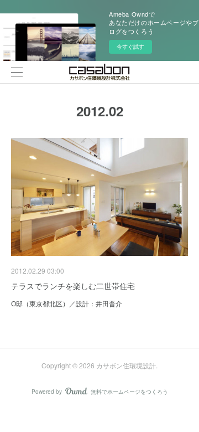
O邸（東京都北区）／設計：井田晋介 (66, 303)
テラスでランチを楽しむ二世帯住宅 (73, 285)
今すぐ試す (130, 46)
